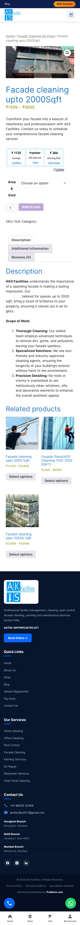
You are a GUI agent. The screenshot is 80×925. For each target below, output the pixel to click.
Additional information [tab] (30, 248)
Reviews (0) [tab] (21, 257)
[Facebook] (7, 863)
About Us (10, 670)
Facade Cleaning (14, 752)
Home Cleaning (13, 730)
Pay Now (9, 698)
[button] (67, 52)
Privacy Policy (14, 885)
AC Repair (10, 766)
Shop (7, 677)
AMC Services (65, 4)
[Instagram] (17, 863)
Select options (21, 477)
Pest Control (11, 745)
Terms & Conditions (35, 885)
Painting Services (15, 759)
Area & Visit (12, 188)
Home (10, 36)
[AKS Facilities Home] (13, 15)
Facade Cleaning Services (35, 36)
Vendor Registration (16, 691)
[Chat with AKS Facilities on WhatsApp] (70, 903)
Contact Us (11, 705)
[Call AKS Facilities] (9, 903)
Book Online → (17, 638)
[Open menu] (71, 15)
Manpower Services (16, 773)
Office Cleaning (13, 738)
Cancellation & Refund (61, 885)
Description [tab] (21, 240)
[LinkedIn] (26, 863)
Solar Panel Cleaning (17, 780)
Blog (7, 3)
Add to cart (31, 207)
